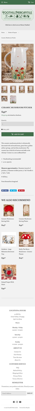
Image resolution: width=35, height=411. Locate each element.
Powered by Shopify (25, 407)
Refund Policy (17, 370)
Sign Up (29, 393)
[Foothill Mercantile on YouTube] (20, 402)
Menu (5, 2)
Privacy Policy (17, 376)
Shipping (4, 115)
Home (3, 32)
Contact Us (17, 352)
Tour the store (17, 357)
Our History (17, 354)
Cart (32, 2)
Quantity (3, 120)
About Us (17, 360)
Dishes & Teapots (12, 32)
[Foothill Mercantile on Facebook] (14, 402)
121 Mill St (17, 314)
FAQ (17, 368)
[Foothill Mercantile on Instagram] (17, 402)
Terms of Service (17, 379)
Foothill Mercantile (13, 407)
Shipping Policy (17, 373)
